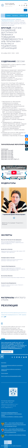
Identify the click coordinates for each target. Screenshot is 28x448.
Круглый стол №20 (7, 157)
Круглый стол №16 (7, 152)
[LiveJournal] (26, 149)
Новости (22, 15)
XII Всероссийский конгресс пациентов (11, 19)
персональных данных (8, 346)
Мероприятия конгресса (8, 20)
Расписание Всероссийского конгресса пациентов (11, 366)
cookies (11, 344)
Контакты (15, 15)
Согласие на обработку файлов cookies (12, 416)
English (25, 7)
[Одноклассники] (26, 139)
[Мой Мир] (26, 142)
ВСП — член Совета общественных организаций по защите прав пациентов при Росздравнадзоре (15, 431)
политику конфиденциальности (11, 348)
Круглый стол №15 (7, 150)
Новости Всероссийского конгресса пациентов (11, 370)
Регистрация (4, 373)
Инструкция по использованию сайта (11, 376)
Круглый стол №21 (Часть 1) (10, 159)
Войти (26, 3)
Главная (8, 15)
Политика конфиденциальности (9, 412)
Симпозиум (4, 149)
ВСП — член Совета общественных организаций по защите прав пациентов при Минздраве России (15, 425)
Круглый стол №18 (7, 154)
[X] (26, 145)
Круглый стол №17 (7, 153)
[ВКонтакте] (26, 136)
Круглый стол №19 (7, 156)
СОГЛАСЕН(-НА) (7, 351)
